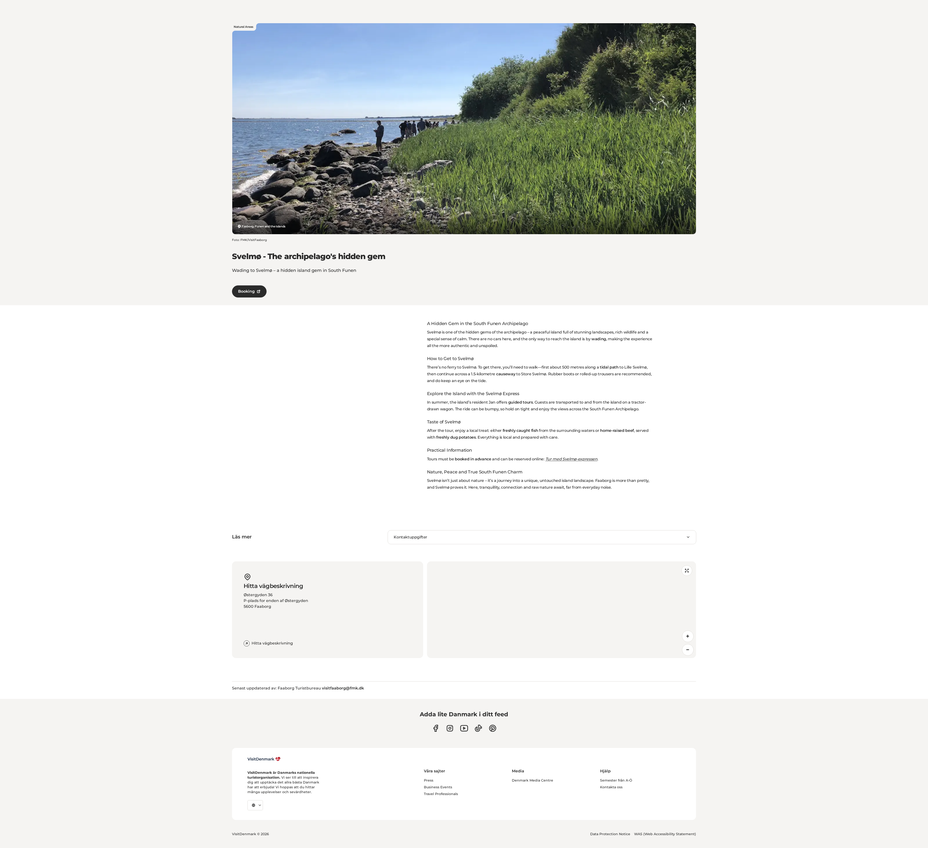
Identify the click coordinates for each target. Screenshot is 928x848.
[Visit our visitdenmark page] (464, 728)
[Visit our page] (450, 728)
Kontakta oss (611, 787)
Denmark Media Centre (532, 780)
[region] (561, 609)
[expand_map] (687, 570)
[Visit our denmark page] (435, 728)
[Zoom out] (688, 650)
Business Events (438, 787)
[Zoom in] (688, 636)
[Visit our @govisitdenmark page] (478, 728)
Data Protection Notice (610, 834)
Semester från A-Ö (616, 780)
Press (428, 780)
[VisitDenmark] (264, 759)
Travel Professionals (441, 794)
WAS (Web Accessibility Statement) (665, 834)
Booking (246, 291)
